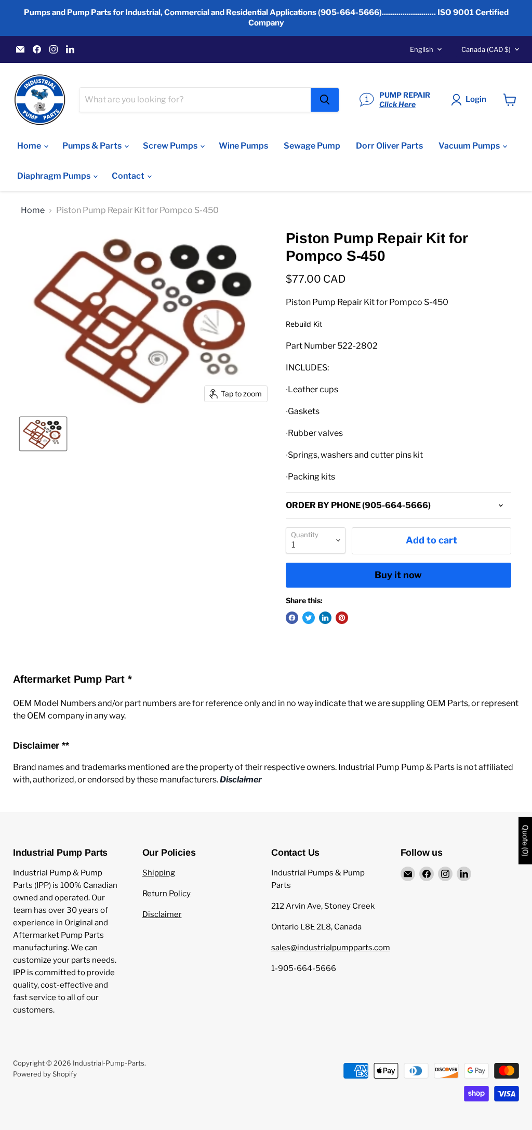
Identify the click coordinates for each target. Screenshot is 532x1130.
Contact (129, 176)
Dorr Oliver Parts (389, 146)
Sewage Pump (312, 146)
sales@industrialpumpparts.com (330, 947)
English (421, 49)
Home (30, 146)
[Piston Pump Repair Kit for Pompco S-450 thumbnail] (43, 433)
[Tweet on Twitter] (308, 617)
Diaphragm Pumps (54, 176)
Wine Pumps (243, 146)
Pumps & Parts (92, 146)
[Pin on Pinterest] (342, 617)
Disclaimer (162, 914)
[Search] (325, 100)
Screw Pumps (171, 146)
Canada (486, 49)
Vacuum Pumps (469, 146)
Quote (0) (525, 841)
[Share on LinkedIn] (325, 617)
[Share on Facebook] (292, 617)
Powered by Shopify (45, 1074)
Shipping (158, 873)
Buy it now (398, 574)
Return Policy (166, 893)
